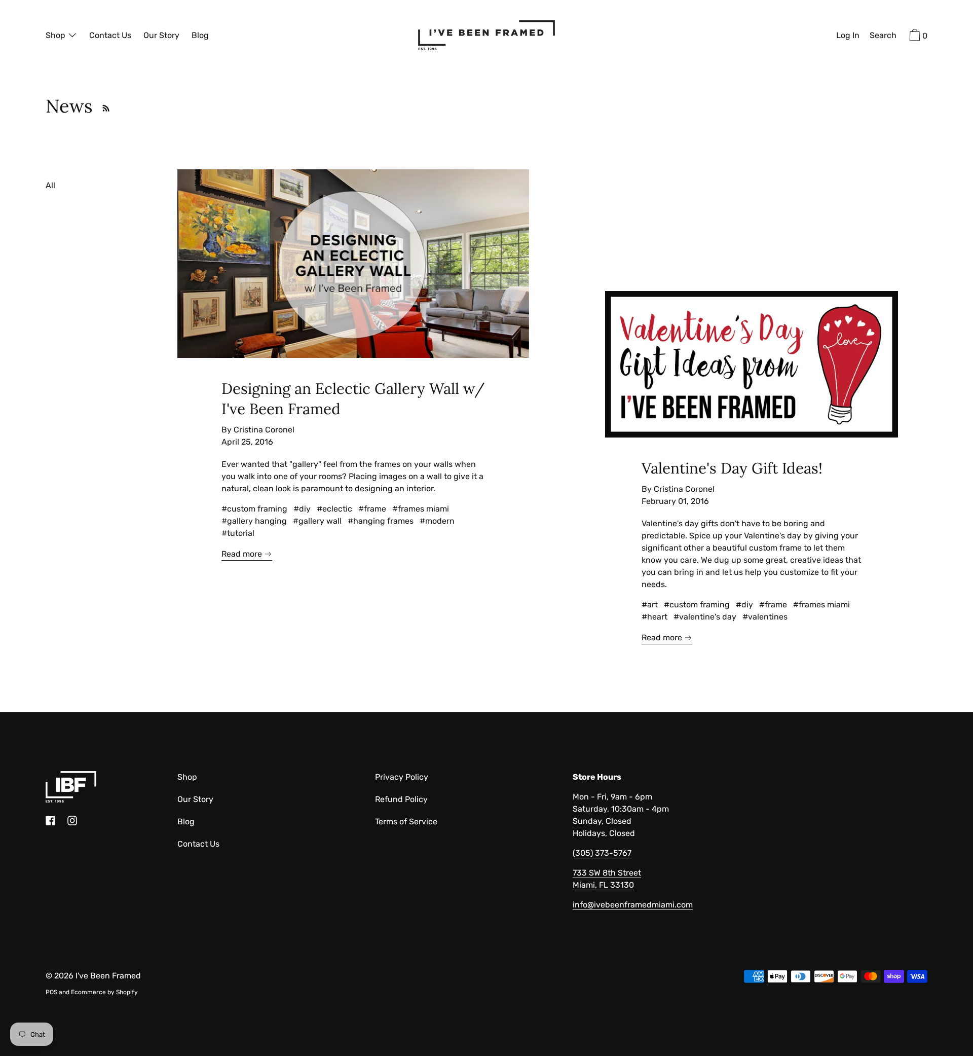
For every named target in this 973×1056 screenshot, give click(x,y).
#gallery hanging (254, 521)
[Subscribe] (103, 106)
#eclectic (334, 509)
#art (650, 604)
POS (51, 992)
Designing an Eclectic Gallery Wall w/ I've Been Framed (352, 398)
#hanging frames (381, 521)
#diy (302, 509)
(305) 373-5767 (602, 853)
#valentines (765, 617)
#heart (654, 617)
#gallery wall (317, 521)
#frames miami (420, 509)
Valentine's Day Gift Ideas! (732, 468)
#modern (437, 521)
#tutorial (237, 533)
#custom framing (254, 509)
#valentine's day (704, 617)
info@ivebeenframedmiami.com (633, 904)
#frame (372, 509)
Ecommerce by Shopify (104, 992)
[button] (883, 36)
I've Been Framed (108, 975)
